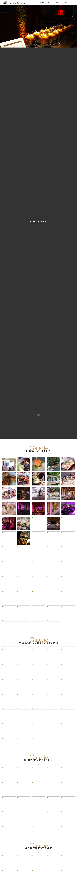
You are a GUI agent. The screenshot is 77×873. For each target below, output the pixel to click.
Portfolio (57, 2)
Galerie (71, 2)
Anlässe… (50, 2)
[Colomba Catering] (16, 2)
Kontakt (65, 2)
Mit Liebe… (42, 2)
